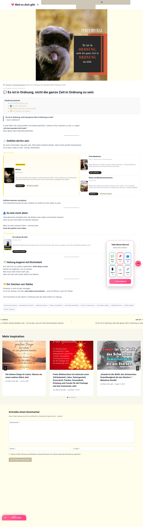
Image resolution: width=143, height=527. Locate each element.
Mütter (18, 169)
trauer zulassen (9, 309)
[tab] (67, 397)
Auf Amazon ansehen (32, 185)
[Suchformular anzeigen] (38, 4)
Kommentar (15, 422)
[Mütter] (41, 175)
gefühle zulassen (41, 305)
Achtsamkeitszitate (10, 88)
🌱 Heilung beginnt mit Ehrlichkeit (23, 108)
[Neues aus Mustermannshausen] (110, 186)
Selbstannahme (116, 305)
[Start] (3, 85)
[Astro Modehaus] (110, 165)
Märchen (80, 7)
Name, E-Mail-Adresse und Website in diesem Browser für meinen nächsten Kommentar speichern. (46, 454)
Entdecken (20, 185)
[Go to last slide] (5, 368)
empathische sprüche (26, 305)
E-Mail (77, 449)
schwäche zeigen (103, 305)
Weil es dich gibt (13, 381)
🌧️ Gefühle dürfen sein (19, 103)
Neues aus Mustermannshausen (101, 178)
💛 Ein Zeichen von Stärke (20, 111)
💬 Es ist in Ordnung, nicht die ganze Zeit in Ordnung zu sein (119, 321)
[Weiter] (137, 368)
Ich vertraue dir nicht (20, 237)
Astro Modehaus (95, 156)
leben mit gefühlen (56, 305)
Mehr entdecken (95, 172)
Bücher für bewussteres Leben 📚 (89, 2)
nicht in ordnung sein (88, 305)
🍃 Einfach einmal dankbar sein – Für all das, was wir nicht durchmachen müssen (32, 321)
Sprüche (22, 88)
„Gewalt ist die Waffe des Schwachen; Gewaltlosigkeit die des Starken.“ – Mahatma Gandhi (118, 377)
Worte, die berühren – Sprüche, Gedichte (58, 2)
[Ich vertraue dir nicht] (71, 244)
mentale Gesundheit (71, 305)
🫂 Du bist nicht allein (18, 106)
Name (13, 449)
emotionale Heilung (10, 305)
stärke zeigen (129, 305)
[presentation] (24, 355)
